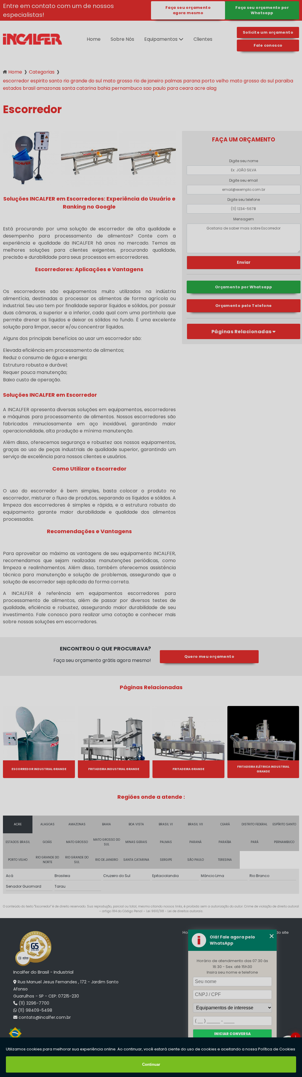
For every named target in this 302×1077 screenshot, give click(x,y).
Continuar (151, 1064)
